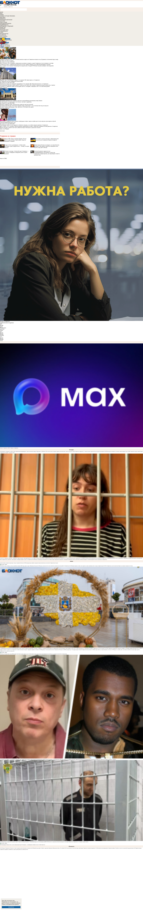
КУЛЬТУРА (2, 21)
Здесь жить (2, 67)
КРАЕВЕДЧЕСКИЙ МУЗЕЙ (6, 19)
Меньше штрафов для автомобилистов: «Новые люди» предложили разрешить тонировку (51, 559)
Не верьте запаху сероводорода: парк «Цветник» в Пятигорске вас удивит (17, 107)
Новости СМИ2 (3, 158)
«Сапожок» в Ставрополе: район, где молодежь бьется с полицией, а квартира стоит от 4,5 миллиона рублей (25, 86)
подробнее (11, 322)
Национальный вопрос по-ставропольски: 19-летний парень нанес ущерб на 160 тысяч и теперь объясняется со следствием (66, 648)
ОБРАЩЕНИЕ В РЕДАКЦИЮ (6, 26)
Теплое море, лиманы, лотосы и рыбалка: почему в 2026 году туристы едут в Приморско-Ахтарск (19, 565)
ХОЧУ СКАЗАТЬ (3, 36)
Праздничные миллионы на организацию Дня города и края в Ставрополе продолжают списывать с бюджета (22, 648)
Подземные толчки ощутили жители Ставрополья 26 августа (52, 649)
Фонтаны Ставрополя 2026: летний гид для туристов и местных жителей (16, 104)
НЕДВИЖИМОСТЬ (4, 24)
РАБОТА (8, 38)
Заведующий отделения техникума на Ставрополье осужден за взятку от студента (101, 759)
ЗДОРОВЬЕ (2, 17)
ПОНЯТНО (11, 907)
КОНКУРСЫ (2, 18)
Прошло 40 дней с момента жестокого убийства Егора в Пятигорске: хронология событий (20, 127)
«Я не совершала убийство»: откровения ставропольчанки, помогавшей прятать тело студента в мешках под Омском (23, 558)
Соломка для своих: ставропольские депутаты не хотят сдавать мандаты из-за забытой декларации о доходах (25, 64)
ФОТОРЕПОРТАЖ (4, 33)
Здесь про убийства (4, 108)
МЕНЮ (1, 12)
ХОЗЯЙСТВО (3, 35)
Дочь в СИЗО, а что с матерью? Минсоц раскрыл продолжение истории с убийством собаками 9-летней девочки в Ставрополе (29, 126)
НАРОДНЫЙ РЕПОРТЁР (5, 23)
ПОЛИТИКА (2, 28)
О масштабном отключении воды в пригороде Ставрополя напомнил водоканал (80, 848)
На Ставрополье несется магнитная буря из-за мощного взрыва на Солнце (119, 565)
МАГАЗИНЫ (7, 45)
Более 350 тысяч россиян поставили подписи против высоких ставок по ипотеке (57, 451)
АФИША (2, 14)
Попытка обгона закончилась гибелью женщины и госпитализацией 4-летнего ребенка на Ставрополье (88, 559)
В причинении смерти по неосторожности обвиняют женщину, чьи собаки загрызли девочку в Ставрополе (24, 125)
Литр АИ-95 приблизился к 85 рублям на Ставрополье (97, 558)
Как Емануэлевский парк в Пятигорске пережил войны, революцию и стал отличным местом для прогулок (24, 105)
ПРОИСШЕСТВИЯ (4, 30)
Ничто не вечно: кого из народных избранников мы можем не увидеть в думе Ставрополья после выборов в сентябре (26, 63)
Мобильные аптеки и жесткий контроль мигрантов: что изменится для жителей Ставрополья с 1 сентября (66, 558)
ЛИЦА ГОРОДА (3, 22)
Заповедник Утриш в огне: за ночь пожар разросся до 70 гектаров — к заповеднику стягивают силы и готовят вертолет (23, 844)
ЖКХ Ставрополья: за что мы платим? (98, 648)
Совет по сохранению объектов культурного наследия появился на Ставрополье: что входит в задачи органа (68, 841)
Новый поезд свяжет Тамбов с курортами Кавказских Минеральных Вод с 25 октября (49, 848)
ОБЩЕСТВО (3, 27)
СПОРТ (1, 32)
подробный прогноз (4, 322)
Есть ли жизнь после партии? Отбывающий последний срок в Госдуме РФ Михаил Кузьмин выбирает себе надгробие (27, 65)
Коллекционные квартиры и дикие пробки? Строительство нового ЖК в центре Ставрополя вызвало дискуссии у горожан (27, 85)
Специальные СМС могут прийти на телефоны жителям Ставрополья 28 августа (69, 759)
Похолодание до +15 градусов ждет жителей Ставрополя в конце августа (78, 649)
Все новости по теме (4, 62)
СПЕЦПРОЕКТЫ (4, 31)
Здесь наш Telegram (4, 128)
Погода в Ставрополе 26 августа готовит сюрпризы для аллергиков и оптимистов (16, 848)
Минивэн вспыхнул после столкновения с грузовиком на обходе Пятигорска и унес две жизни (125, 558)
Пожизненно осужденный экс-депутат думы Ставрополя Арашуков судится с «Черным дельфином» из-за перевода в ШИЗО (24, 841)
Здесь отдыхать (3, 87)
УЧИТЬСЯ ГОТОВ (8, 40)
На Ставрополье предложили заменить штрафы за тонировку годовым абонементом (122, 648)
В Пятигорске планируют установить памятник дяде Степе (116, 451)
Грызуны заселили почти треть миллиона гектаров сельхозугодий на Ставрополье (54, 565)
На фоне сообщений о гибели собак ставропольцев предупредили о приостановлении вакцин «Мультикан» (21, 451)
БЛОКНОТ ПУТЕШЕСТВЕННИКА (7, 16)
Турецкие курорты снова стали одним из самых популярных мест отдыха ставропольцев (87, 565)
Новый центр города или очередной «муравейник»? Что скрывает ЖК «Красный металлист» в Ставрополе (24, 83)
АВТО (1, 13)
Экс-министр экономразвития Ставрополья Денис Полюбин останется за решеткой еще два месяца (115, 848)
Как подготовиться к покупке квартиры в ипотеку (102, 649)
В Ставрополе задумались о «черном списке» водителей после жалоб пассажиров (89, 451)
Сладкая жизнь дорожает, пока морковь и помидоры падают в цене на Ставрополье (17, 559)
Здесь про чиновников (5, 46)
